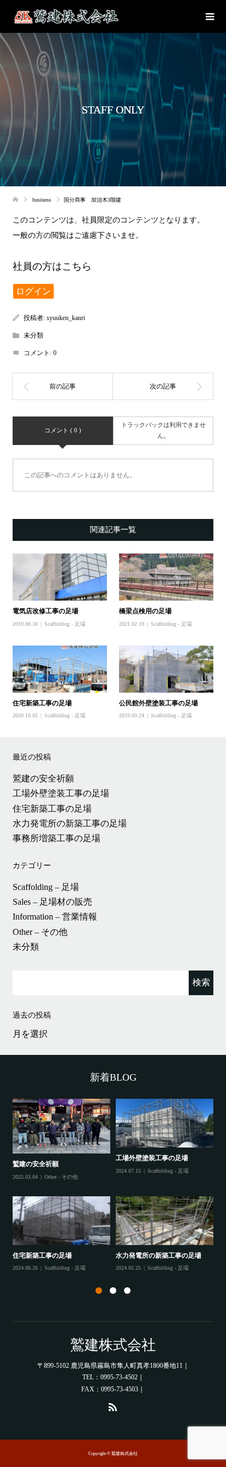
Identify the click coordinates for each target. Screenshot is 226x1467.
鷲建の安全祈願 (43, 778)
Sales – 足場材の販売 (52, 901)
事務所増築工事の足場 (56, 838)
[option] (116, 1186)
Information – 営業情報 (55, 916)
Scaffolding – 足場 (46, 887)
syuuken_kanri (66, 318)
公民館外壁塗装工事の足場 (158, 703)
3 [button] (127, 1290)
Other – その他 (40, 932)
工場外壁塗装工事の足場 (61, 793)
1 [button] (98, 1290)
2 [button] (113, 1290)
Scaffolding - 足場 (65, 624)
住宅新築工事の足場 (42, 703)
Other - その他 (61, 1177)
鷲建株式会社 (113, 1345)
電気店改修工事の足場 (45, 611)
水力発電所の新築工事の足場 (70, 823)
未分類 (26, 946)
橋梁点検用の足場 (145, 611)
